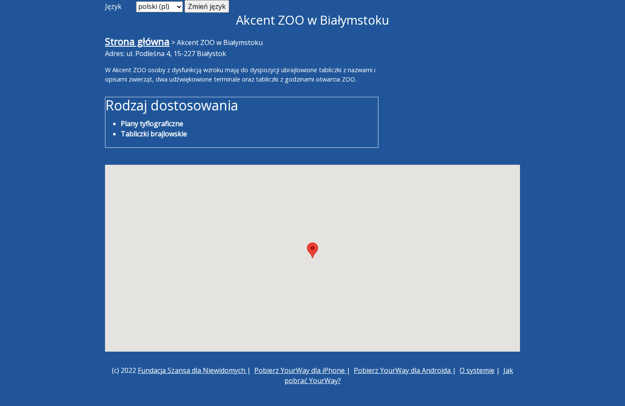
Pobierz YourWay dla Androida (403, 370)
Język (113, 6)
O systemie (477, 370)
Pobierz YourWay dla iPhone (300, 370)
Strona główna (137, 41)
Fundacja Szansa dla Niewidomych (192, 370)
